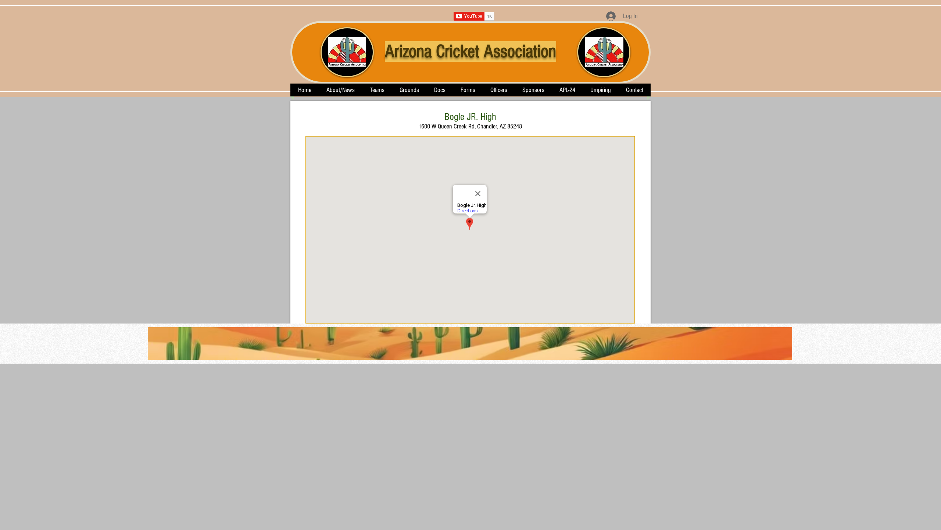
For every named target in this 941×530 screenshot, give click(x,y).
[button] (377, 90)
